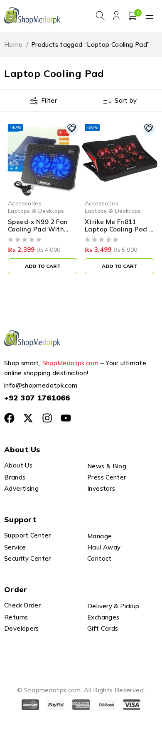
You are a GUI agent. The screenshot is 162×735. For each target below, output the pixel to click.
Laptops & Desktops (36, 210)
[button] (42, 266)
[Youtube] (66, 418)
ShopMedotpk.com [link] (70, 363)
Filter (49, 100)
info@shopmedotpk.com (41, 385)
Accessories (25, 203)
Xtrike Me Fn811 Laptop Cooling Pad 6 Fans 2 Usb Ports (119, 229)
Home (13, 44)
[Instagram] (47, 418)
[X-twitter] (28, 418)
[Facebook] (9, 418)
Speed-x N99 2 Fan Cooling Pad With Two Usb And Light (38, 229)
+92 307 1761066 (37, 397)
